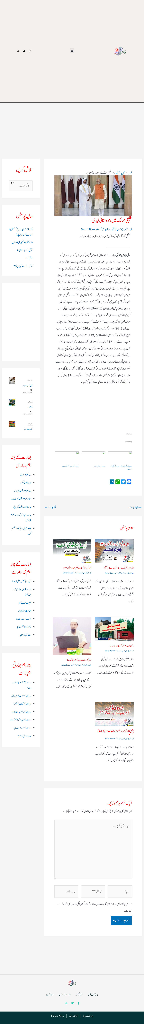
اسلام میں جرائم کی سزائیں (99, 466)
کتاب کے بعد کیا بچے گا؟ (23, 266)
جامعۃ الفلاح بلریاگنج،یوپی (22, 507)
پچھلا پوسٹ (135, 507)
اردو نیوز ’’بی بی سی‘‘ (24, 736)
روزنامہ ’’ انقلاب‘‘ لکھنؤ (22, 704)
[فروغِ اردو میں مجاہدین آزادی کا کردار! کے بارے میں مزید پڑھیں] (72, 636)
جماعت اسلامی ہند (24, 611)
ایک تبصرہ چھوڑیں (124, 229)
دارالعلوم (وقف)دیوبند (22, 491)
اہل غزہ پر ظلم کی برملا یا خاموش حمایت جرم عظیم (119, 568)
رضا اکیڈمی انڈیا (25, 635)
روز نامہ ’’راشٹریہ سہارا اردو (21, 712)
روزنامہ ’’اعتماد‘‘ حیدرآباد (22, 728)
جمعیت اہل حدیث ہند (23, 619)
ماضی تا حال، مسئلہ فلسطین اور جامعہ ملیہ (122, 646)
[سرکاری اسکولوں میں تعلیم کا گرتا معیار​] (67, 458)
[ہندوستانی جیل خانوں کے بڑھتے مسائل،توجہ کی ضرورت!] (120, 458)
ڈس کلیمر (79, 995)
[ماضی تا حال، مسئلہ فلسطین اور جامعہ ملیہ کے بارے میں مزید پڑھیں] (114, 629)
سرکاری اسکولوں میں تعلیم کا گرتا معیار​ (70, 466)
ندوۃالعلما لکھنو (26, 483)
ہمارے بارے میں (65, 995)
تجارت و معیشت (29, 380)
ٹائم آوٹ (29, 258)
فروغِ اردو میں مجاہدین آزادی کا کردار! (79, 660)
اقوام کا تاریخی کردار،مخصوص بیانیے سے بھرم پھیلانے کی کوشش (115, 732)
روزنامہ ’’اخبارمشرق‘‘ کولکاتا (21, 720)
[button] (72, 50)
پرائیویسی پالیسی (93, 995)
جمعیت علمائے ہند (25, 603)
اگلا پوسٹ (50, 507)
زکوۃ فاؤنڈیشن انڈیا (24, 627)
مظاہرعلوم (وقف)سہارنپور (21, 499)
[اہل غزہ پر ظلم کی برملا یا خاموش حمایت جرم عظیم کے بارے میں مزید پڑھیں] (114, 551)
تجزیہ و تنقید (109, 229)
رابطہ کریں (49, 995)
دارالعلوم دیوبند (25, 475)
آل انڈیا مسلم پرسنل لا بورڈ (21, 581)
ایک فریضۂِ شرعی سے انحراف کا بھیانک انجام (77, 568)
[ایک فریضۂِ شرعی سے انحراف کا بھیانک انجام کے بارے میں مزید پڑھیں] (72, 551)
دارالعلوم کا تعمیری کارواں (22, 242)
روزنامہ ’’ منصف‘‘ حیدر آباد (21, 696)
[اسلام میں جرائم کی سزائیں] (93, 458)
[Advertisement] (72, 114)
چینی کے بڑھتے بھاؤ (25, 250)
